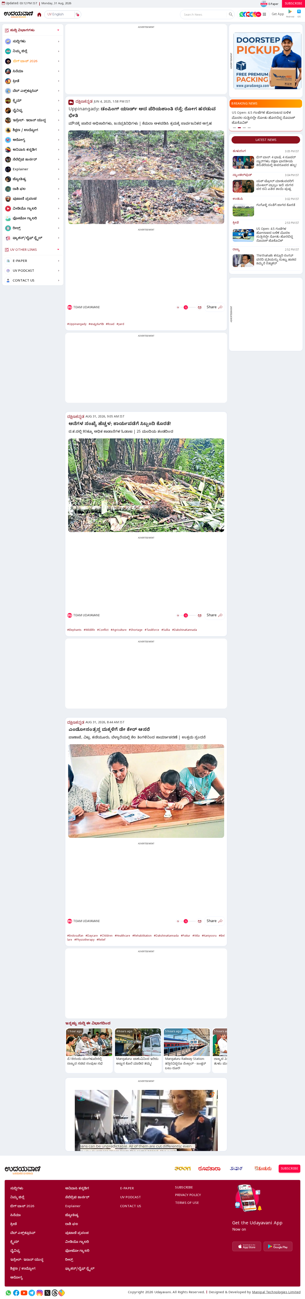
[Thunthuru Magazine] (263, 1168)
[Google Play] (278, 1246)
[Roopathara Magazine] (209, 1168)
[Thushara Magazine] (236, 1168)
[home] (18, 14)
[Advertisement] (146, 62)
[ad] (267, 61)
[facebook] (16, 1293)
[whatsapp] (8, 1293)
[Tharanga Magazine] (182, 1168)
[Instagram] (40, 1293)
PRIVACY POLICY (188, 1195)
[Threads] (54, 1293)
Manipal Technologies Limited (276, 1293)
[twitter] (47, 1293)
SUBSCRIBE (293, 4)
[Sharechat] (61, 1293)
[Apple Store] (246, 1246)
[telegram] (32, 1293)
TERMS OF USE (187, 1203)
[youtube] (24, 1293)
